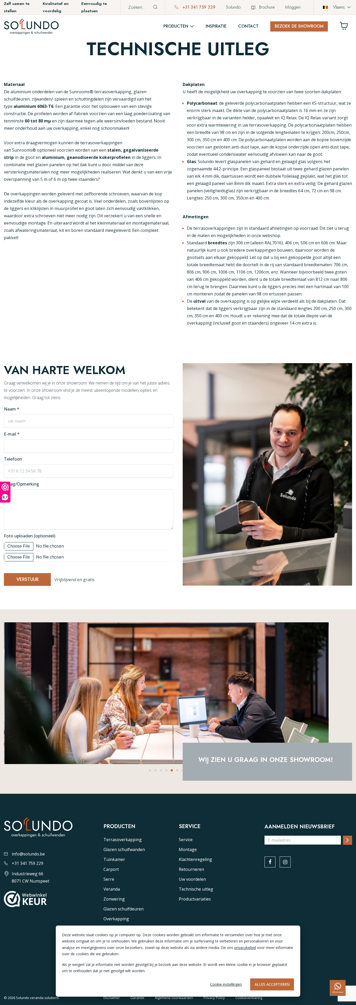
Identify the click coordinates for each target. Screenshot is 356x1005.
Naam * (11, 409)
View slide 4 (166, 770)
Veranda (111, 889)
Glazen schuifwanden (124, 849)
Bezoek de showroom (299, 26)
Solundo (233, 7)
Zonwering (114, 899)
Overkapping (116, 919)
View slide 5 (172, 770)
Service (186, 839)
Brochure (267, 7)
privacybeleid (245, 947)
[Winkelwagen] (346, 27)
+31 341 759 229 (198, 7)
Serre (108, 879)
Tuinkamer (114, 859)
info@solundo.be (28, 854)
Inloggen (292, 7)
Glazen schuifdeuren (123, 909)
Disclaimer (111, 997)
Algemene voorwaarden (174, 997)
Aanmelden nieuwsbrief (300, 826)
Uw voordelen (192, 879)
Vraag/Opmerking (21, 484)
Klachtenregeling (195, 859)
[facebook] (270, 862)
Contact (248, 26)
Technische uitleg (196, 889)
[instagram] (285, 862)
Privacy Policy (214, 997)
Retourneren (191, 869)
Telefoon (13, 459)
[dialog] (178, 961)
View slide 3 (161, 770)
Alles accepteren (272, 984)
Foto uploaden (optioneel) (29, 536)
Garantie (137, 997)
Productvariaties (195, 899)
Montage (188, 849)
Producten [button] (175, 26)
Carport (111, 869)
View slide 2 (155, 770)
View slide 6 (177, 770)
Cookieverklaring (248, 997)
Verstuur (27, 579)
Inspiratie (216, 26)
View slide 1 (150, 770)
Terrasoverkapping (122, 839)
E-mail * (12, 434)
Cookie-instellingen (226, 984)
